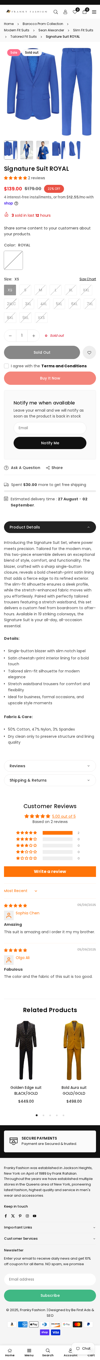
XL (71, 290)
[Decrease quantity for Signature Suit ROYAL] (10, 336)
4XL (43, 303)
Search (48, 1355)
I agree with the (49, 366)
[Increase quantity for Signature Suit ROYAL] (33, 336)
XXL (86, 290)
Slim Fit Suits (83, 30)
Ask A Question (25, 467)
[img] (15, 905)
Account (71, 1355)
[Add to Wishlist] (89, 352)
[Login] (65, 11)
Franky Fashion (16, 1167)
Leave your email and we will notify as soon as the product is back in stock (49, 413)
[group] (50, 92)
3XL (28, 303)
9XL (25, 317)
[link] (50, 1141)
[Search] (56, 11)
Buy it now (50, 378)
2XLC (11, 303)
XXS (41, 317)
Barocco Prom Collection (43, 24)
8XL (10, 317)
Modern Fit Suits (16, 30)
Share (57, 467)
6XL (74, 303)
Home (9, 24)
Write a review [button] (50, 871)
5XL (59, 303)
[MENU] (94, 11)
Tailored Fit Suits (23, 36)
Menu (29, 1355)
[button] (16, 178)
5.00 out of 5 (64, 816)
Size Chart (87, 279)
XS (10, 290)
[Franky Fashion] (27, 11)
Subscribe (50, 1295)
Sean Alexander (51, 30)
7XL (90, 303)
